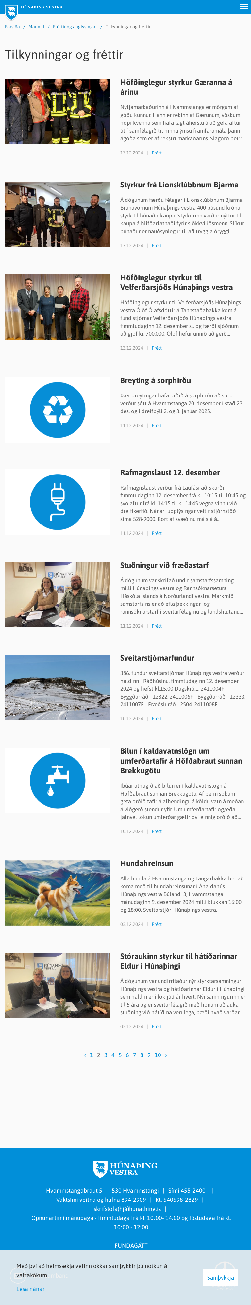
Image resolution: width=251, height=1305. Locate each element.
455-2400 (194, 1190)
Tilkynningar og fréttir (128, 26)
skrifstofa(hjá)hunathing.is (127, 1208)
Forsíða (12, 26)
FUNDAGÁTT (131, 1245)
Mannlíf (36, 26)
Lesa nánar (30, 1288)
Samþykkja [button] (220, 1277)
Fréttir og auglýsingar (75, 26)
